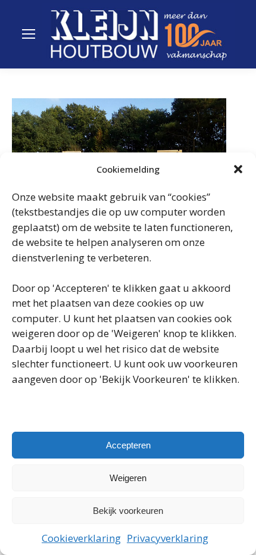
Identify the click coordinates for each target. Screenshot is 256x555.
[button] (238, 169)
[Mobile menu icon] (28, 34)
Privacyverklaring (167, 538)
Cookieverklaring (81, 538)
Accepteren (128, 445)
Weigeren (128, 478)
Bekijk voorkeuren (128, 511)
